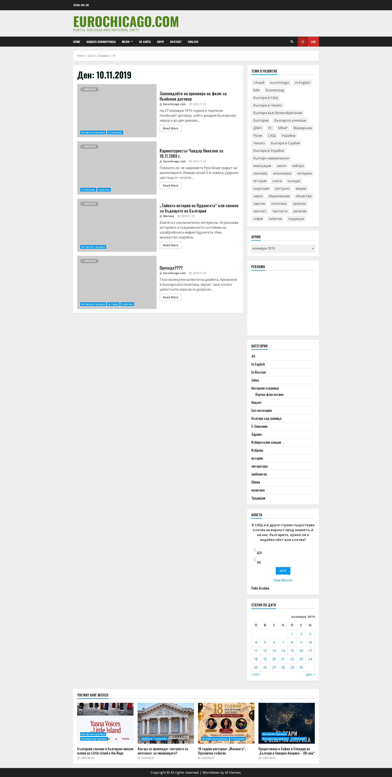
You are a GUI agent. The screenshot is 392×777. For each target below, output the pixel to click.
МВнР (282, 128)
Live (313, 41)
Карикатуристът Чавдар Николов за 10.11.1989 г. (117, 168)
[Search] (292, 42)
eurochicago (279, 82)
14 (283, 650)
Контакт (176, 41)
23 (301, 659)
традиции (296, 218)
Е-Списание (115, 132)
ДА (259, 552)
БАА (256, 90)
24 (310, 659)
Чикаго (259, 143)
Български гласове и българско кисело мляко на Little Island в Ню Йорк (105, 723)
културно (282, 188)
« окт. (255, 674)
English (193, 41)
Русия (257, 135)
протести (279, 211)
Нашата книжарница (101, 41)
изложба (260, 173)
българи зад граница (266, 418)
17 (310, 650)
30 (301, 667)
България (260, 120)
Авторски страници (93, 132)
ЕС (270, 128)
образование (279, 196)
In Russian (258, 372)
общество (304, 196)
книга (277, 181)
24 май (258, 82)
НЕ (259, 562)
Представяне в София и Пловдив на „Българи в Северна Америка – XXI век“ (286, 723)
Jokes (255, 380)
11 (256, 650)
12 (265, 650)
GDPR (160, 41)
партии (259, 203)
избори (298, 165)
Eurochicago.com (126, 21)
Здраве (256, 434)
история (113, 304)
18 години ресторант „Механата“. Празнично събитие (226, 723)
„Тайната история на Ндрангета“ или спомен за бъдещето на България (117, 225)
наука (258, 196)
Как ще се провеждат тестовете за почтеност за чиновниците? (166, 723)
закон (281, 165)
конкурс (293, 181)
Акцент (256, 402)
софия (258, 218)
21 (283, 659)
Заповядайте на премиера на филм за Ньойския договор (117, 110)
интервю (304, 173)
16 (301, 650)
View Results (283, 580)
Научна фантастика (269, 394)
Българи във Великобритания (277, 113)
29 (292, 667)
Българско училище (290, 120)
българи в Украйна (268, 150)
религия (299, 211)
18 (256, 659)
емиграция (262, 165)
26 (265, 667)
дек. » (310, 674)
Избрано (257, 450)
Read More (170, 128)
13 (274, 650)
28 (283, 667)
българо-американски (271, 158)
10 (310, 642)
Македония (302, 128)
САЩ (272, 135)
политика (104, 189)
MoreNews (211, 772)
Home (76, 41)
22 (292, 659)
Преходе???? (117, 282)
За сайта (145, 41)
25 (256, 667)
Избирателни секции (266, 442)
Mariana (168, 216)
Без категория (261, 410)
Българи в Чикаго (267, 105)
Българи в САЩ (265, 97)
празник (299, 203)
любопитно (259, 474)
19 (265, 659)
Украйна (288, 135)
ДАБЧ (257, 128)
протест (259, 211)
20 (274, 659)
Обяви (255, 482)
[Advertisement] (282, 304)
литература (259, 466)
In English (302, 82)
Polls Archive (260, 588)
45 (253, 356)
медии (301, 188)
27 (274, 667)
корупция (261, 188)
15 (292, 650)
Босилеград (274, 90)
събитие (275, 218)
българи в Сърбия (285, 143)
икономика (282, 173)
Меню (126, 41)
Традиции (258, 498)
